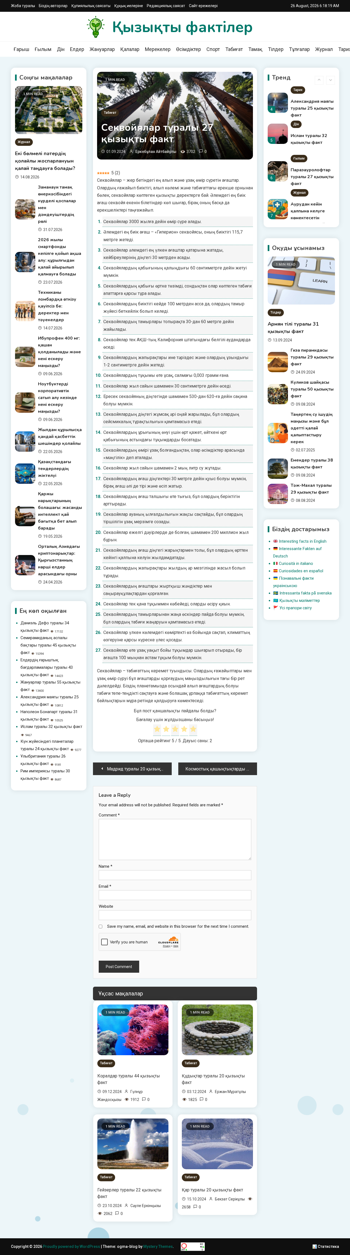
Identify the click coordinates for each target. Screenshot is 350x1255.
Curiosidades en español (301, 570)
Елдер (77, 49)
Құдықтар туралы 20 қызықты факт (213, 1079)
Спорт (213, 49)
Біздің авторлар (53, 6)
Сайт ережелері (203, 6)
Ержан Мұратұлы (230, 1091)
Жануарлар (102, 49)
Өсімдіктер (188, 49)
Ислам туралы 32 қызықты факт (51, 726)
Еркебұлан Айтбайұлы (155, 151)
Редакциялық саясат (166, 6)
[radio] (157, 730)
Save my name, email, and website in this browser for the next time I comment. (178, 926)
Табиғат (234, 49)
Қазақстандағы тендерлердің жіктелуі (54, 469)
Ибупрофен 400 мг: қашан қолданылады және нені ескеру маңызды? (59, 352)
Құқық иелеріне (128, 6)
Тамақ (255, 49)
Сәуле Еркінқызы (145, 1205)
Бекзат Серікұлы (230, 1199)
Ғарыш (21, 49)
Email (105, 886)
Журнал (324, 49)
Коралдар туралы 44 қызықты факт (128, 1079)
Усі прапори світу (295, 607)
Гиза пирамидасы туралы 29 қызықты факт (312, 357)
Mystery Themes (158, 1246)
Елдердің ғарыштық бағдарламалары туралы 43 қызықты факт (47, 667)
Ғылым (43, 49)
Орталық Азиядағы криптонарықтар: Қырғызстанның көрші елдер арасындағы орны (59, 560)
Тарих (297, 90)
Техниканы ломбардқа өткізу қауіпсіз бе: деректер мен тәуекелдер (57, 306)
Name (105, 866)
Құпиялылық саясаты (90, 6)
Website (106, 906)
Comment (109, 815)
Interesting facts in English (302, 541)
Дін (61, 49)
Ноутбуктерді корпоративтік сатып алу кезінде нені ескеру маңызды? (57, 397)
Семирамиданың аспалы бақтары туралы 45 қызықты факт (48, 645)
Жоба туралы (23, 6)
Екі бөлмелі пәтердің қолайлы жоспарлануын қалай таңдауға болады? (45, 161)
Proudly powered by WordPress (72, 1246)
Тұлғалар (299, 49)
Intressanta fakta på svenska (305, 593)
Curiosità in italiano (296, 563)
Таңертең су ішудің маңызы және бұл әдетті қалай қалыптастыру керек (311, 428)
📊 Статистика (325, 1246)
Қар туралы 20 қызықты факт (212, 1190)
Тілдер (276, 49)
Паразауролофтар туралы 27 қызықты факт (312, 177)
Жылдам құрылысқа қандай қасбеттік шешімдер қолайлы (60, 436)
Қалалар (129, 49)
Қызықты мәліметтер (299, 600)
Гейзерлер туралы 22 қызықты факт (129, 1193)
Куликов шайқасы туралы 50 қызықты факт (312, 389)
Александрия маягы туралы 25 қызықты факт (312, 108)
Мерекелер (158, 49)
